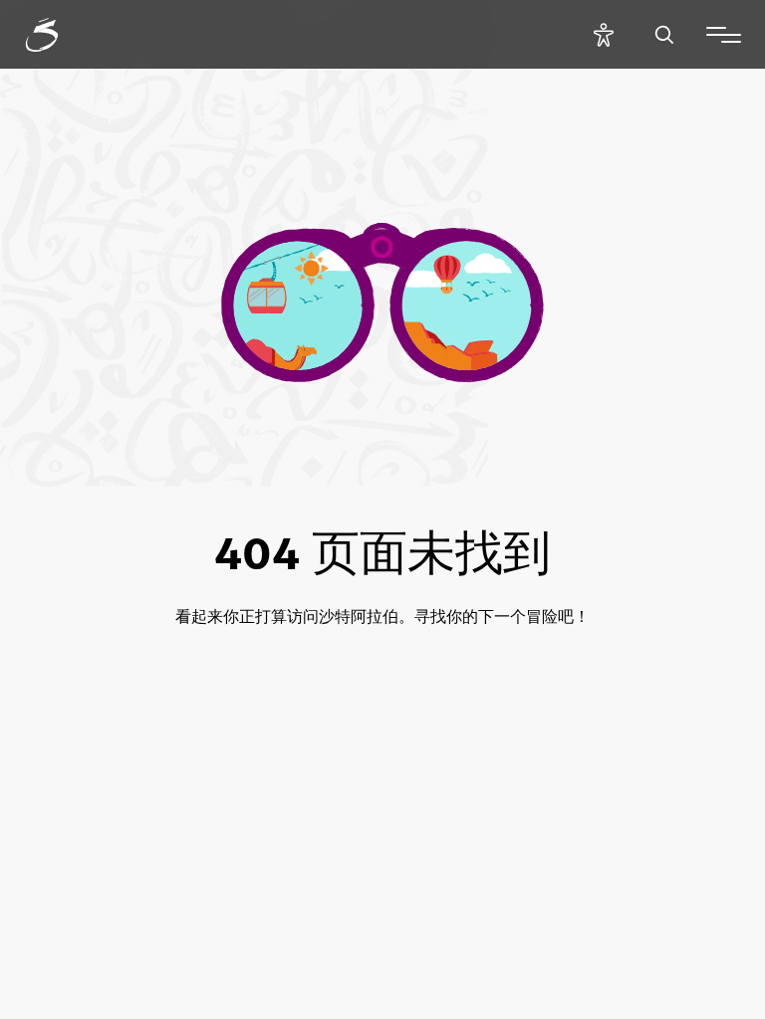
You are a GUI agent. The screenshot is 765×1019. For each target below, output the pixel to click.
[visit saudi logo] (64, 35)
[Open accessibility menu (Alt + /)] (603, 34)
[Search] (663, 34)
